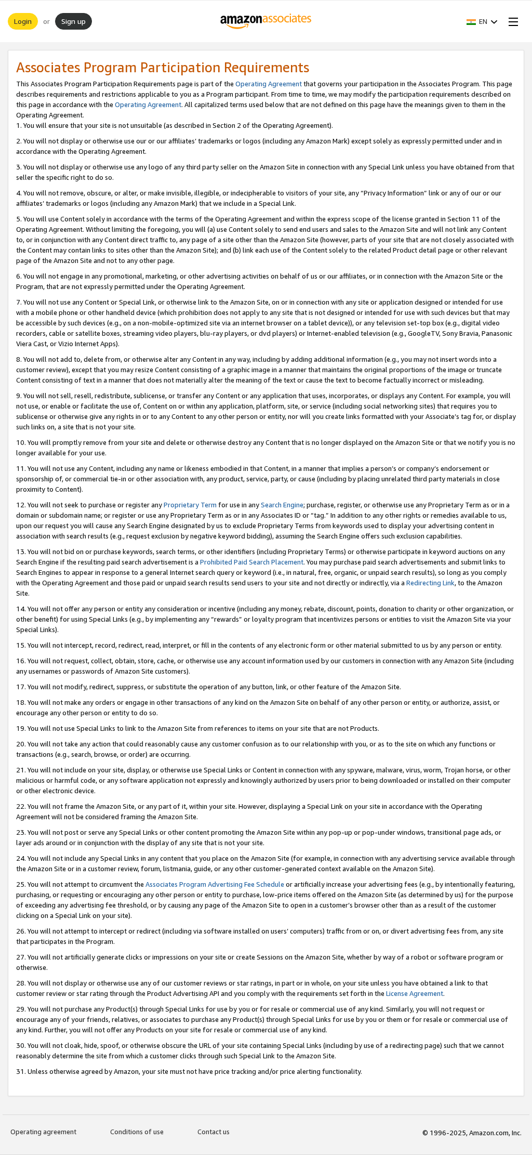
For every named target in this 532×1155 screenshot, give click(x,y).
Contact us (213, 1131)
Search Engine (282, 505)
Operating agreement (43, 1131)
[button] (482, 21)
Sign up (73, 21)
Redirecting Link (430, 583)
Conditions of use (137, 1131)
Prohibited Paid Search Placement (251, 562)
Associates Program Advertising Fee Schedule (214, 884)
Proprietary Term (190, 505)
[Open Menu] (511, 21)
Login (23, 21)
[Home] (266, 21)
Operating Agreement (268, 84)
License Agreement (414, 993)
